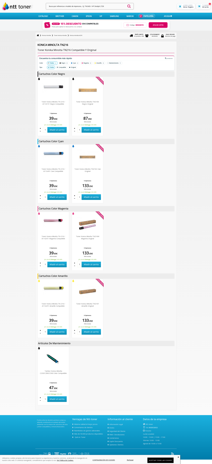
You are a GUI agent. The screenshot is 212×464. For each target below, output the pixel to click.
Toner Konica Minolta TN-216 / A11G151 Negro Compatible (53, 103)
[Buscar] (129, 5)
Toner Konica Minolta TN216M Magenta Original (87, 237)
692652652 (154, 35)
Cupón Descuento (116, 441)
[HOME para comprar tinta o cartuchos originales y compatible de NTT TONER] (17, 10)
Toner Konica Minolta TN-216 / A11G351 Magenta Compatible (53, 237)
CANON (75, 16)
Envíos (111, 428)
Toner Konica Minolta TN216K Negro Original (87, 103)
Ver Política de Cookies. (65, 460)
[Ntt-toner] (38, 35)
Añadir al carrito (57, 129)
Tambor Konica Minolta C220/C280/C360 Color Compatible (53, 372)
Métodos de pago (170, 35)
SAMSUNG (114, 16)
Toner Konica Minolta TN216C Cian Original (87, 170)
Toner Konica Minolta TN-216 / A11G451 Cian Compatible (53, 170)
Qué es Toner (80, 437)
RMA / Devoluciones (117, 434)
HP (101, 16)
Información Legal (116, 424)
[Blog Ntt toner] (172, 454)
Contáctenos (114, 438)
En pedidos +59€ (139, 35)
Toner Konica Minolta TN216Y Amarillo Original (87, 305)
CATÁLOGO (43, 16)
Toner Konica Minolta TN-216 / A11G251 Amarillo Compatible (53, 305)
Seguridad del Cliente (117, 431)
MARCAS (130, 16)
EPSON (89, 16)
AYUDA (167, 16)
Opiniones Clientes (116, 445)
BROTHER (60, 16)
